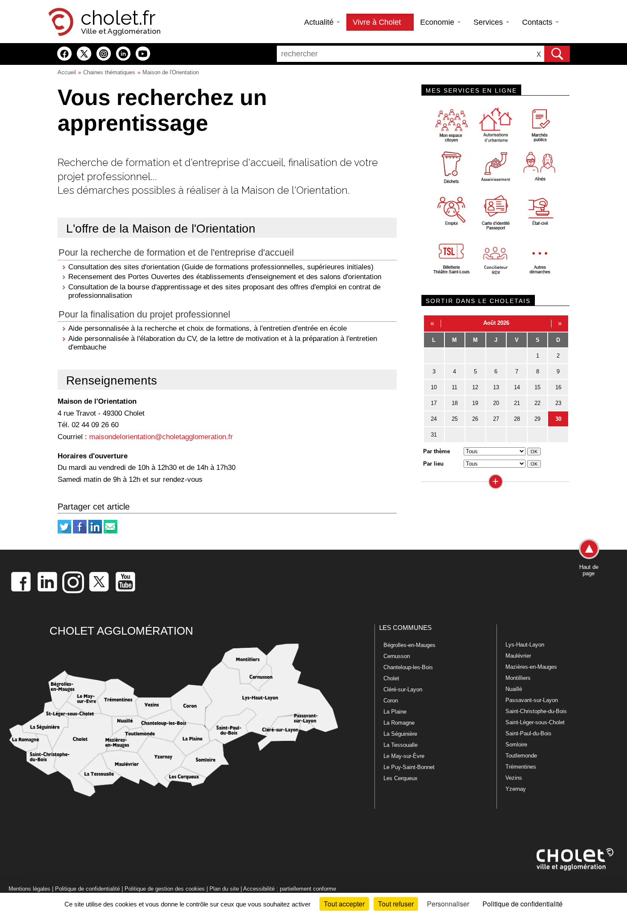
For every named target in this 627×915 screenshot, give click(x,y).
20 (496, 403)
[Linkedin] (95, 531)
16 (558, 387)
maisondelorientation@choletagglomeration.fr (161, 436)
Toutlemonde (521, 755)
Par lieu (433, 463)
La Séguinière (400, 734)
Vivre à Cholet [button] (378, 22)
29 (537, 419)
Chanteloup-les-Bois (408, 667)
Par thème (436, 451)
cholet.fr (118, 17)
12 (475, 387)
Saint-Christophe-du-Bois (536, 711)
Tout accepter (344, 904)
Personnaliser (448, 904)
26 (475, 419)
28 (517, 419)
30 (558, 419)
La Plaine (394, 711)
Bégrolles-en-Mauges (409, 645)
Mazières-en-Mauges (531, 667)
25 (455, 419)
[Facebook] (80, 531)
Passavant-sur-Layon (531, 700)
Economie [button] (438, 22)
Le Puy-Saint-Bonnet (409, 767)
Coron (390, 700)
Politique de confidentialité (87, 889)
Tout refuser (396, 904)
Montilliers (518, 678)
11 (454, 387)
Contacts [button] (538, 22)
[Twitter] (64, 531)
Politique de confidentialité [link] (522, 904)
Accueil (67, 72)
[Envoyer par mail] (110, 531)
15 (537, 387)
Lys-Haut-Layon (524, 644)
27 (496, 419)
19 (475, 403)
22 (537, 403)
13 (496, 387)
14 (517, 387)
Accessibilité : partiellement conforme (289, 889)
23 (558, 403)
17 (434, 403)
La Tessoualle (400, 745)
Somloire (516, 744)
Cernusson (396, 656)
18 (455, 403)
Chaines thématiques (109, 72)
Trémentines (520, 766)
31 (434, 434)
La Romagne (399, 723)
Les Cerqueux (400, 778)
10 (434, 387)
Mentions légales (29, 889)
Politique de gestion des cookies (165, 889)
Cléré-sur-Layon (402, 689)
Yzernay (515, 789)
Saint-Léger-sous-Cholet (535, 722)
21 (517, 403)
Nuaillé (513, 689)
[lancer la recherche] (557, 54)
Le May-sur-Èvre (403, 756)
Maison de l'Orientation (170, 72)
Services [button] (489, 22)
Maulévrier (518, 656)
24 (434, 419)
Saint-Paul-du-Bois (528, 733)
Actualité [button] (320, 22)
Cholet (391, 678)
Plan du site (224, 889)
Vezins (513, 778)
